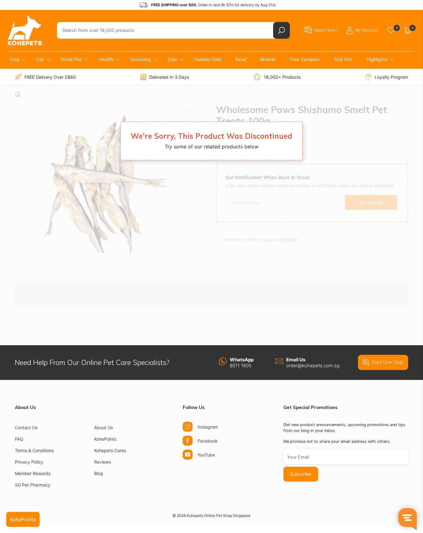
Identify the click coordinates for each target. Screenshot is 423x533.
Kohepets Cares (110, 450)
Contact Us (26, 427)
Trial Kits (343, 59)
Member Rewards (32, 473)
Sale (172, 59)
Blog (98, 473)
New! (240, 59)
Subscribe (300, 474)
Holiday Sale (207, 59)
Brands (268, 59)
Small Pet (71, 59)
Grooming (140, 59)
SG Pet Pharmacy (32, 484)
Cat (40, 59)
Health (106, 59)
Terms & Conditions (34, 450)
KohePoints (105, 439)
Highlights (377, 59)
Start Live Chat (387, 362)
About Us (103, 427)
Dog (14, 59)
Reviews (102, 462)
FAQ (19, 439)
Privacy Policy (29, 462)
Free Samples (305, 59)
